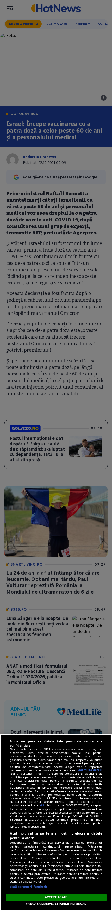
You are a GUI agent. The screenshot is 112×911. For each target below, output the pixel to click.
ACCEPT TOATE (56, 897)
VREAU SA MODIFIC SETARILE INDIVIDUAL (56, 903)
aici (42, 805)
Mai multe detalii (89, 770)
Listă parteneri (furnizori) (28, 887)
